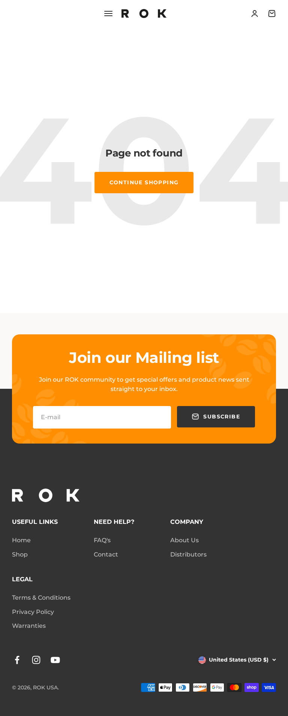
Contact (106, 554)
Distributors (188, 554)
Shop (20, 554)
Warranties (29, 625)
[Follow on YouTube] (55, 660)
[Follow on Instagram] (36, 660)
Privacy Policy (33, 611)
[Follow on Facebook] (17, 660)
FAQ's (102, 540)
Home (21, 540)
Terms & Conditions (41, 597)
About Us (184, 540)
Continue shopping (144, 182)
